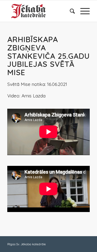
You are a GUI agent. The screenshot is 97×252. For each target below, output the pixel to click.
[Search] (69, 11)
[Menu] (82, 11)
